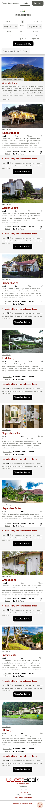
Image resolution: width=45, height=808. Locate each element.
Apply (25, 51)
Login (25, 3)
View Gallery (7, 79)
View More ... (18, 79)
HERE (8, 163)
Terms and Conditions (22, 798)
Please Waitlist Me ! (22, 172)
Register (38, 3)
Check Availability (23, 44)
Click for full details (7, 152)
